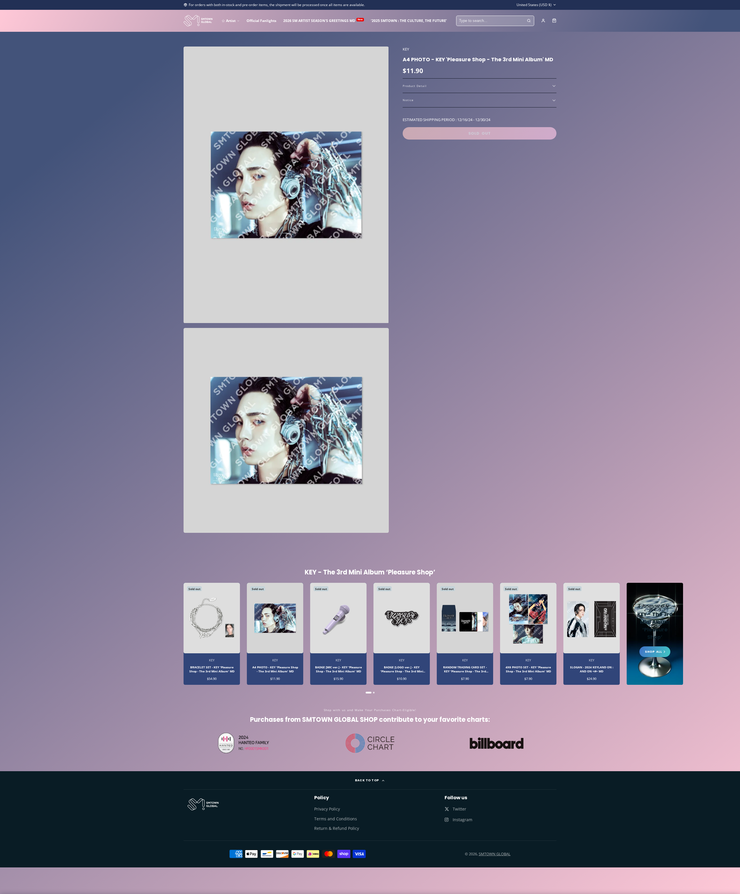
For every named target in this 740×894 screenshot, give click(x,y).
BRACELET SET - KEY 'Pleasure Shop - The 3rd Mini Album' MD (212, 634)
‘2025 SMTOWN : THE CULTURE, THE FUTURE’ (409, 20)
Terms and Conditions (335, 818)
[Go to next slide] (555, 638)
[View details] (203, 804)
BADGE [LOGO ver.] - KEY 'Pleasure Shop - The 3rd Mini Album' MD (401, 634)
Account (543, 20)
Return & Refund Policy (336, 828)
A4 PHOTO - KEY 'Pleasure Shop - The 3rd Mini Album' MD (275, 634)
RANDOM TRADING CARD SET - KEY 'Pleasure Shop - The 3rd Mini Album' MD (465, 634)
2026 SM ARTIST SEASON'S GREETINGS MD (323, 20)
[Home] (198, 20)
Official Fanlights (261, 20)
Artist (231, 20)
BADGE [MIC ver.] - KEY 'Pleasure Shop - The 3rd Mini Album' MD (338, 634)
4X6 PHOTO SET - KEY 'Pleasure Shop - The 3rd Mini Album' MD (528, 634)
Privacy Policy (327, 809)
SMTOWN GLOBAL (494, 853)
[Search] (529, 21)
